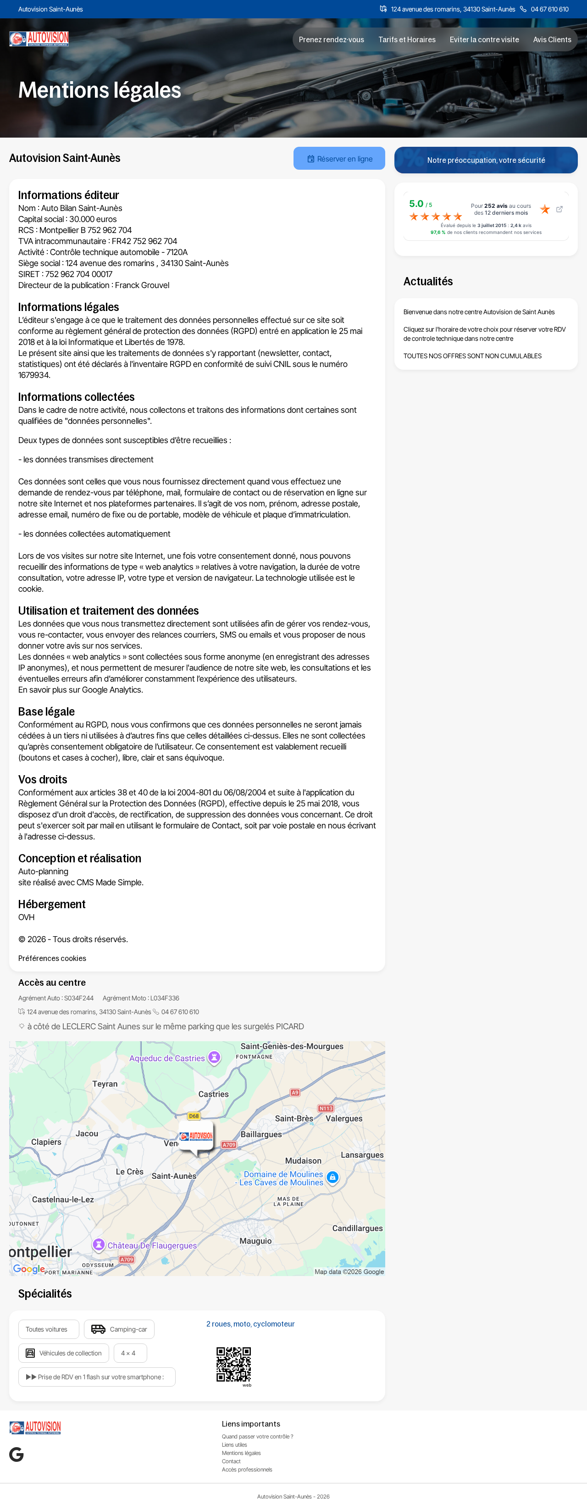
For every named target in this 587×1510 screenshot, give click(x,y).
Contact (226, 825)
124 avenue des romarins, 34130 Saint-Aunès (453, 9)
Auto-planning (43, 871)
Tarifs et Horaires (407, 39)
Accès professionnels (247, 1469)
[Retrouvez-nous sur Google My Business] (16, 1454)
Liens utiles (234, 1444)
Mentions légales (241, 1452)
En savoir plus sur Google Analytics (79, 689)
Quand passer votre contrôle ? (258, 1436)
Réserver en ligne (345, 158)
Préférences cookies (52, 958)
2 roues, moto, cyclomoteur (250, 1324)
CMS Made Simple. (110, 882)
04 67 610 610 (550, 9)
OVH (26, 917)
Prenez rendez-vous (331, 39)
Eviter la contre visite (484, 39)
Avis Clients (552, 39)
